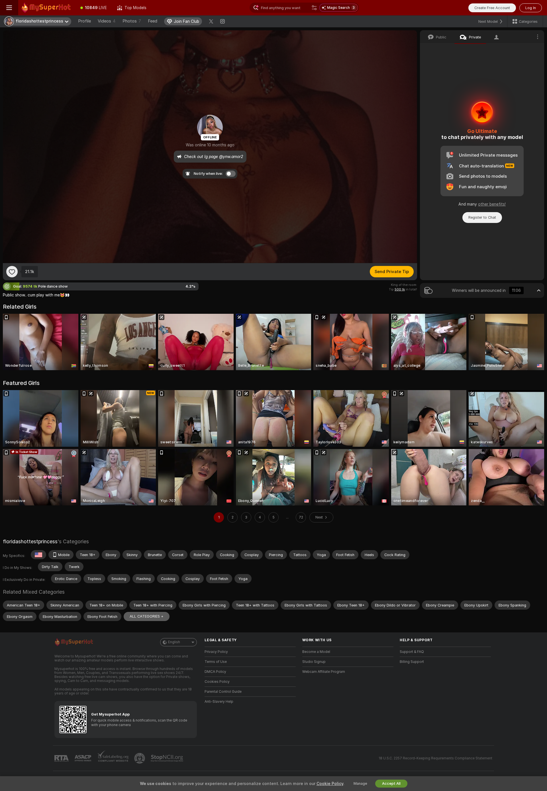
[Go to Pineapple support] (140, 758)
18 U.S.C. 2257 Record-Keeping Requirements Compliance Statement (435, 758)
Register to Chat (482, 217)
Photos (132, 21)
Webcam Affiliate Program (323, 672)
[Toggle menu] (9, 7)
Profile (84, 21)
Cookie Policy (330, 783)
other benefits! (492, 204)
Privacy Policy (216, 652)
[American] (38, 554)
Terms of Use (216, 662)
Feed (152, 21)
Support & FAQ (412, 652)
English (174, 642)
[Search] (314, 8)
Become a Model (316, 652)
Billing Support (412, 662)
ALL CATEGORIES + (147, 616)
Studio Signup (314, 662)
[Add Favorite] (12, 271)
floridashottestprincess (30, 541)
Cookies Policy (217, 682)
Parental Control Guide (223, 692)
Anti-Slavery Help (219, 702)
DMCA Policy (215, 672)
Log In (530, 8)
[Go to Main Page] (46, 7)
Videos (107, 21)
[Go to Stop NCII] (167, 758)
